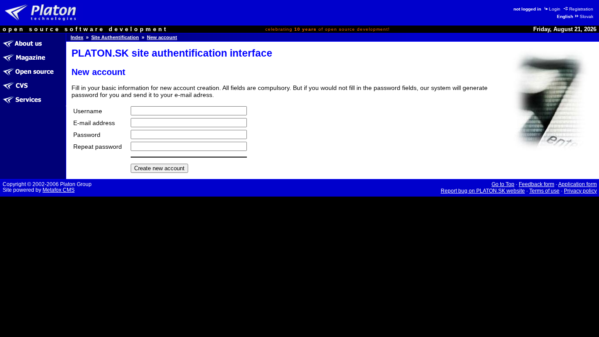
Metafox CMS (59, 190)
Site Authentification (115, 37)
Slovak (586, 16)
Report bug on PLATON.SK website (483, 191)
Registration (581, 9)
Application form (577, 184)
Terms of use (544, 191)
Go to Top (503, 184)
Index (77, 37)
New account (162, 37)
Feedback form (536, 184)
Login (554, 9)
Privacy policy (580, 191)
